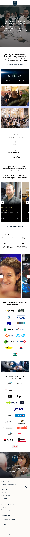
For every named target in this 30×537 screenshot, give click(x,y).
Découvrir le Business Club (15, 36)
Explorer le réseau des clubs (15, 64)
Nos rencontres (5, 501)
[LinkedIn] (2, 525)
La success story (5, 489)
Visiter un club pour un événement (10, 510)
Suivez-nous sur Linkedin (8, 519)
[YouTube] (5, 525)
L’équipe (3, 492)
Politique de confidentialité (20, 534)
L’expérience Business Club (8, 484)
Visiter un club (22, 472)
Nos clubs (4, 498)
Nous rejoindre (5, 507)
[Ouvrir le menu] (28, 2)
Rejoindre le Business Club (10, 472)
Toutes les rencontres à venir (15, 226)
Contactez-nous (5, 515)
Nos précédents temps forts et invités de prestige (14, 487)
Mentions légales (8, 534)
